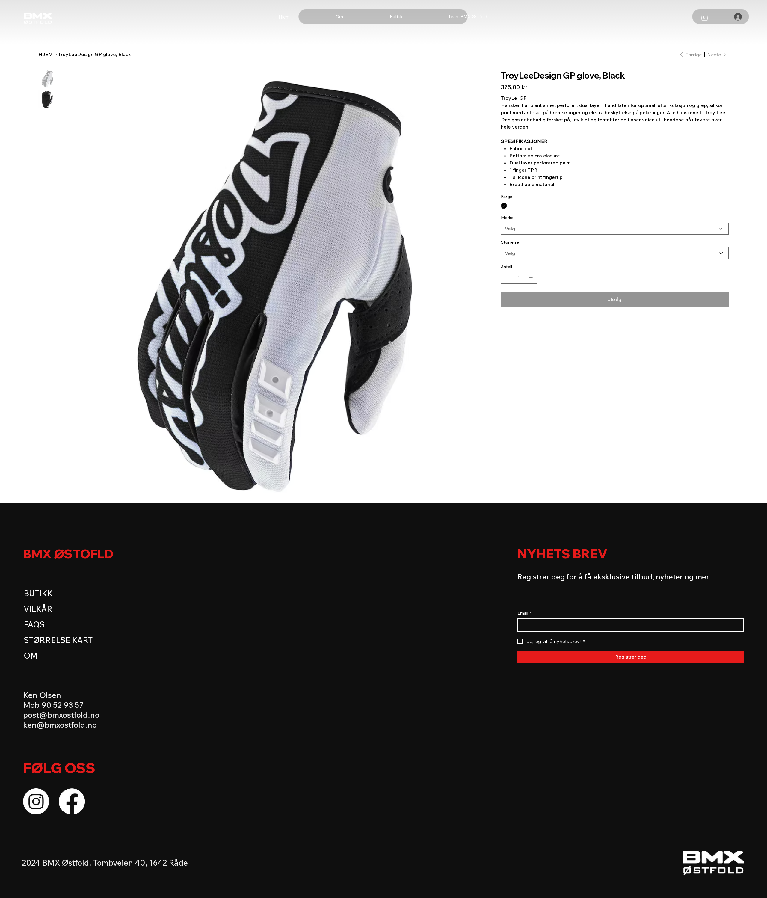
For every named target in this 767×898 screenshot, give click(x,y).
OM (30, 656)
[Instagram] (36, 801)
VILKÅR (38, 609)
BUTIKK (38, 593)
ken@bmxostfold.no (60, 725)
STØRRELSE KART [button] (58, 640)
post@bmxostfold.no (61, 715)
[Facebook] (72, 801)
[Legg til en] (531, 278)
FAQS (34, 625)
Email (524, 613)
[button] (704, 17)
